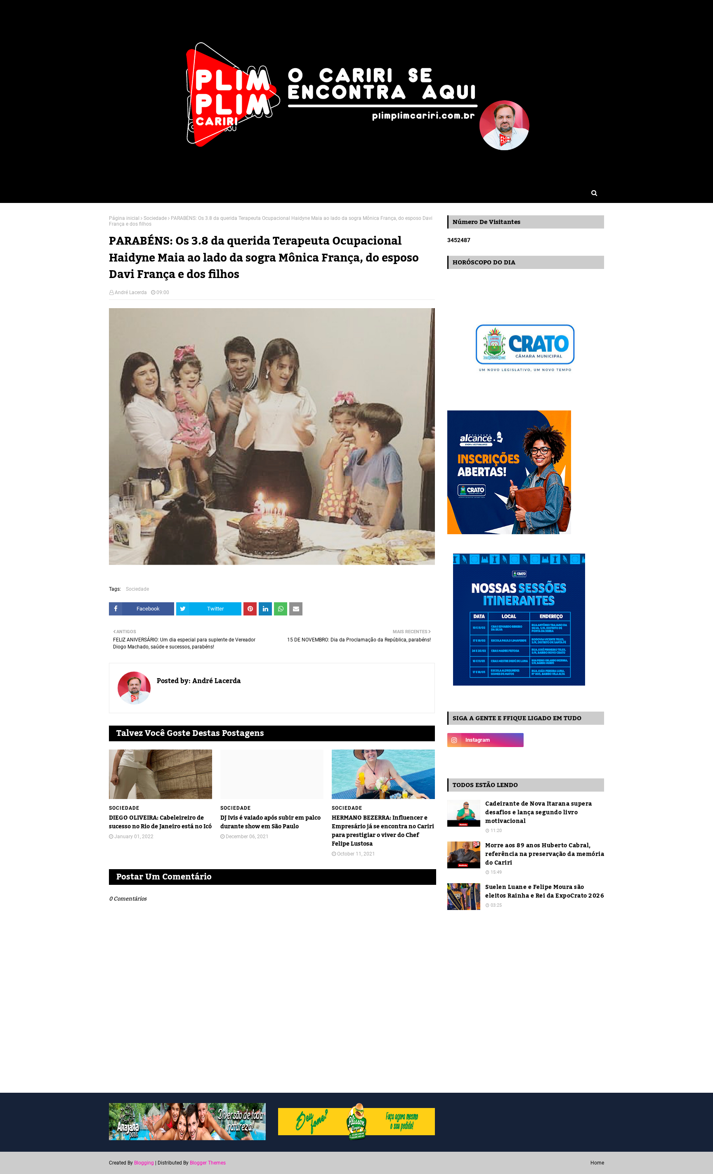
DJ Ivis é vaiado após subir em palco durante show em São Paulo (270, 822)
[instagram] (485, 740)
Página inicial (124, 218)
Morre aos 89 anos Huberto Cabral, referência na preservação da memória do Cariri (544, 855)
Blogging (144, 1163)
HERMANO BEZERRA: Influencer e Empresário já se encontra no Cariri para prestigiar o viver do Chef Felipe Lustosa (383, 831)
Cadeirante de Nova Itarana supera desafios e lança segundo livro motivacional (538, 813)
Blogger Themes (208, 1163)
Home (597, 1163)
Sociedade (155, 218)
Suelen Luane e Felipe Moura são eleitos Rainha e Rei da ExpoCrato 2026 (544, 892)
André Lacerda (131, 292)
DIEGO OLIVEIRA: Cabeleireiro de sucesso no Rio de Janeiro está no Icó (160, 822)
